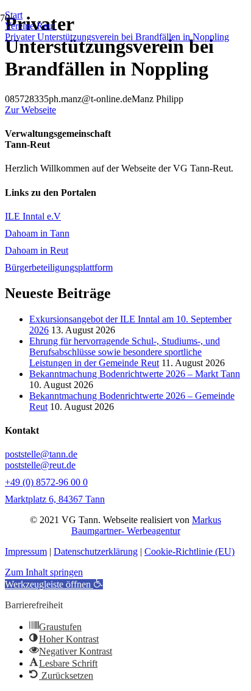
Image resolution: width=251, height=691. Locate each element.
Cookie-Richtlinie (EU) (189, 551)
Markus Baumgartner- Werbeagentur (146, 525)
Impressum (26, 551)
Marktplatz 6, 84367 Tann (55, 499)
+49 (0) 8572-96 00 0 (46, 482)
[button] (54, 584)
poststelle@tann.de (41, 454)
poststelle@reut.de (40, 465)
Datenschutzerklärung (96, 551)
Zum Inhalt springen (44, 572)
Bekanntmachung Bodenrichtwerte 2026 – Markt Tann (134, 374)
